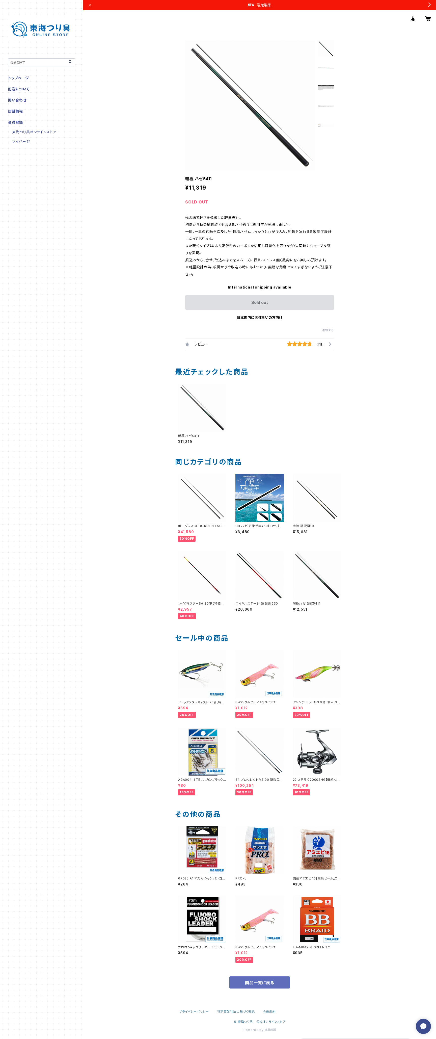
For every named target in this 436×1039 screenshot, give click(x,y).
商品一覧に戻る (259, 982)
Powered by (254, 1030)
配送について (19, 89)
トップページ (18, 78)
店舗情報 (15, 111)
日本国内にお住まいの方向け (259, 317)
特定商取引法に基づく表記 (236, 1012)
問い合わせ (17, 100)
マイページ (21, 141)
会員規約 (269, 1012)
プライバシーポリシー (194, 1012)
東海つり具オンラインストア (34, 132)
